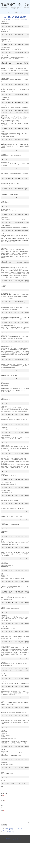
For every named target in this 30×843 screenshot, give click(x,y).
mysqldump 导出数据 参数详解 (15, 17)
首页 (7, 12)
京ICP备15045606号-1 (22, 839)
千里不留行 (7, 19)
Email (2, 800)
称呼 (2, 795)
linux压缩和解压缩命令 (10, 832)
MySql (25, 19)
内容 (2, 810)
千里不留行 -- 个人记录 (15, 4)
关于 (22, 12)
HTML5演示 (15, 12)
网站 (2, 805)
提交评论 (4, 824)
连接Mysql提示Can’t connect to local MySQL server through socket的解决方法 (14, 829)
